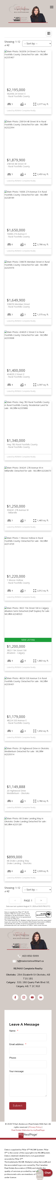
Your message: (16, 1071)
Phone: (12, 1057)
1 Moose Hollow (18, 581)
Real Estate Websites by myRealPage (28, 1130)
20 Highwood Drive (18, 792)
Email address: (16, 1044)
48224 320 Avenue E (18, 721)
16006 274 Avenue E (18, 235)
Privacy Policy (35, 1127)
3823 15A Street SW (16, 651)
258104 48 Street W (18, 165)
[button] (15, 997)
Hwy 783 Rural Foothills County (22, 445)
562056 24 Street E (18, 95)
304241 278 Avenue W (18, 511)
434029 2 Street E (18, 375)
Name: (12, 1030)
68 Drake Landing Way (19, 862)
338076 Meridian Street (18, 305)
